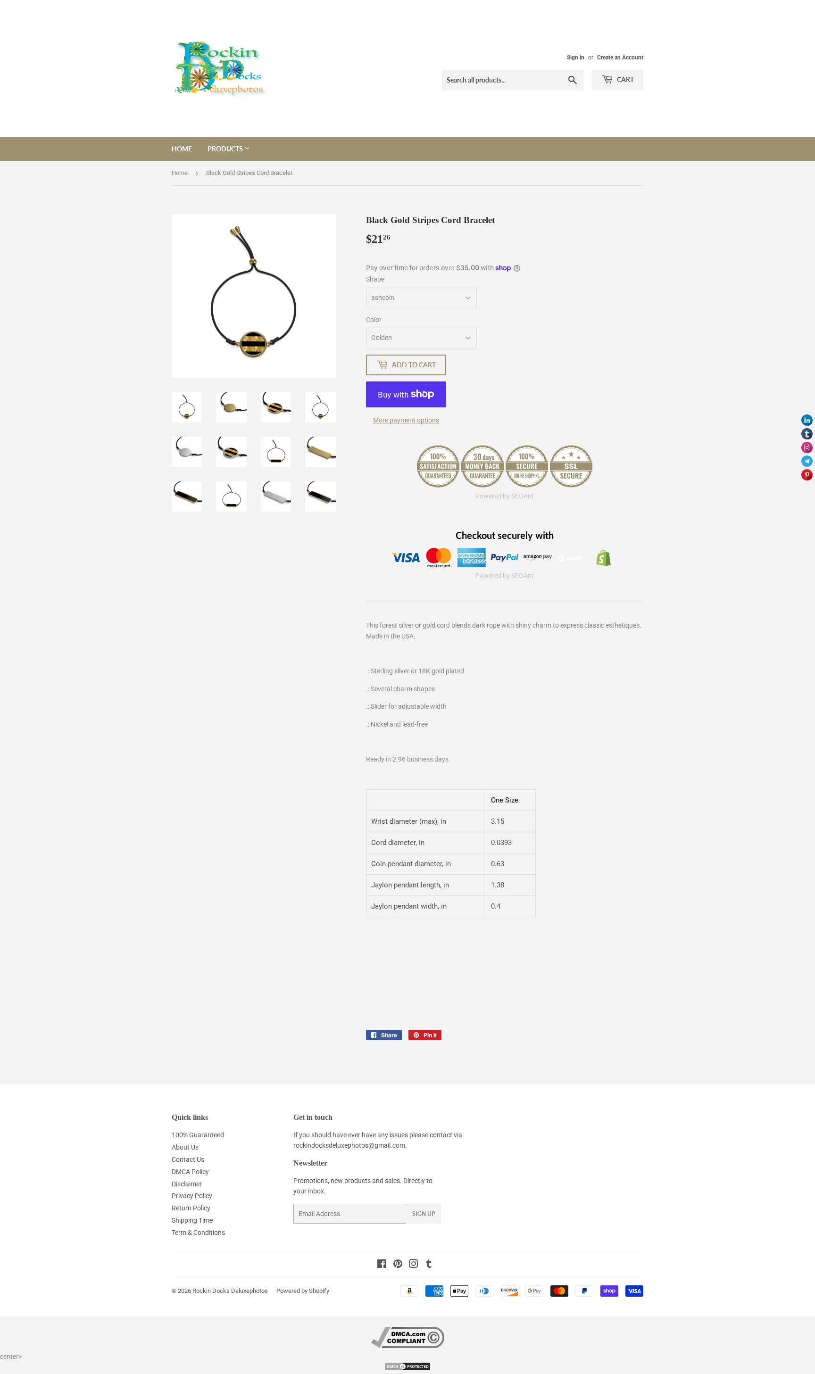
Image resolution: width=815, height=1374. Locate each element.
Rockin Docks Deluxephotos (230, 1290)
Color (374, 319)
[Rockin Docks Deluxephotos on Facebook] (382, 1265)
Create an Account (620, 57)
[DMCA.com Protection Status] (407, 1369)
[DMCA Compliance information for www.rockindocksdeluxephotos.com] (407, 1345)
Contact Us (188, 1159)
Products (226, 149)
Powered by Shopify (302, 1290)
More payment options (406, 420)
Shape (375, 279)
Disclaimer (187, 1184)
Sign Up (423, 1213)
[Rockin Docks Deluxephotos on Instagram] (413, 1265)
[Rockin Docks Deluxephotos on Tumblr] (428, 1265)
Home (182, 149)
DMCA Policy (190, 1171)
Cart (624, 79)
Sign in (575, 57)
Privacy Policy (192, 1196)
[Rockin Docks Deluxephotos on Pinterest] (398, 1265)
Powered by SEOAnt (504, 496)
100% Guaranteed (198, 1135)
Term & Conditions (198, 1232)
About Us (185, 1147)
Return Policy (191, 1208)
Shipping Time (192, 1220)
